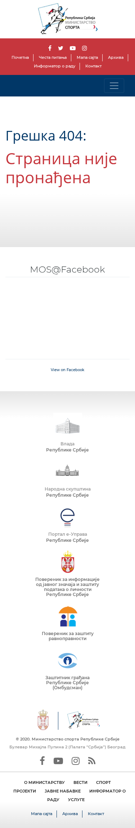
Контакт (93, 65)
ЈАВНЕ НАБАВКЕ (63, 791)
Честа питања (53, 57)
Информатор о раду (54, 65)
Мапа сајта (87, 57)
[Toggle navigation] (114, 86)
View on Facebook (67, 370)
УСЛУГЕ (76, 799)
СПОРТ (103, 782)
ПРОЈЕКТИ (24, 791)
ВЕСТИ (80, 782)
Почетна (20, 57)
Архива (115, 57)
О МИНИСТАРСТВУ (44, 782)
